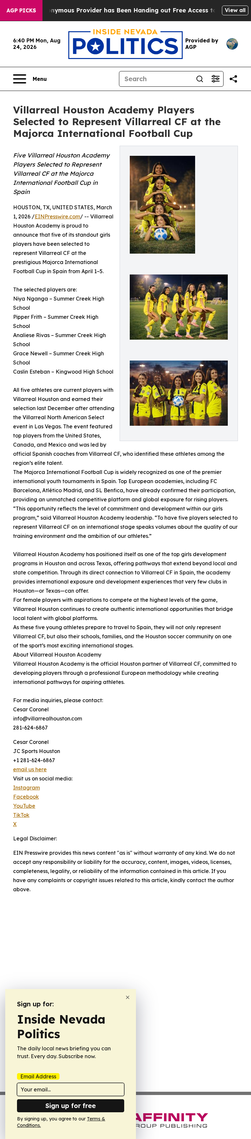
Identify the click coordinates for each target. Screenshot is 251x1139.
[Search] (200, 78)
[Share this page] (233, 78)
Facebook (26, 796)
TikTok (21, 815)
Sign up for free (70, 1106)
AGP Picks (21, 10)
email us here (30, 769)
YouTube (24, 806)
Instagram (26, 787)
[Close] (128, 997)
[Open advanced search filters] (215, 78)
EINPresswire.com (57, 216)
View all (235, 10)
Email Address (38, 1076)
